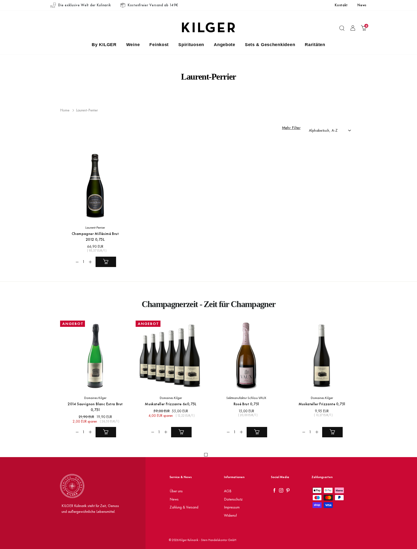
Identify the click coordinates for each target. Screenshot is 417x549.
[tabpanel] (92, 383)
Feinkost (159, 44)
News (362, 5)
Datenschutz (233, 499)
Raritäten (315, 44)
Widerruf (230, 515)
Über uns (176, 491)
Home (65, 110)
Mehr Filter (291, 127)
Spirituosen (191, 44)
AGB (227, 491)
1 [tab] (206, 454)
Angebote (224, 44)
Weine (133, 44)
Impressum (232, 507)
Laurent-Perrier (87, 110)
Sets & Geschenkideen (270, 44)
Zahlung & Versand (184, 507)
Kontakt (341, 5)
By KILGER (104, 44)
